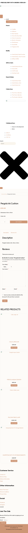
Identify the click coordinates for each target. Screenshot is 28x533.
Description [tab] (6, 232)
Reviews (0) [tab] (13, 232)
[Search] (1, 188)
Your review (5, 269)
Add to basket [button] (14, 347)
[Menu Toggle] (1, 16)
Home (2, 194)
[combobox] (8, 143)
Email (15, 289)
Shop (6, 194)
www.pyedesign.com (14, 527)
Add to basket (19, 221)
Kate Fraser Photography (17, 529)
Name (4, 289)
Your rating (5, 264)
